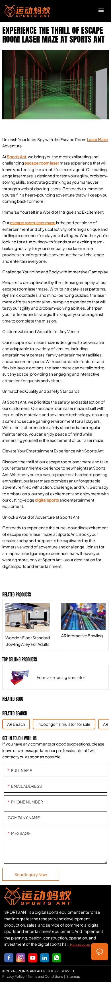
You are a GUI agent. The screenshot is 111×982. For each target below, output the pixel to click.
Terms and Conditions (45, 976)
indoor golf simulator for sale (64, 724)
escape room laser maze (33, 222)
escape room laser (41, 162)
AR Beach (16, 724)
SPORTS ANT (27, 10)
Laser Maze (97, 139)
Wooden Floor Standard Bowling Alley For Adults (28, 625)
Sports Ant (16, 156)
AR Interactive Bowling (83, 625)
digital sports (47, 499)
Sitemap (73, 976)
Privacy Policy (13, 976)
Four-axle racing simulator (55, 677)
